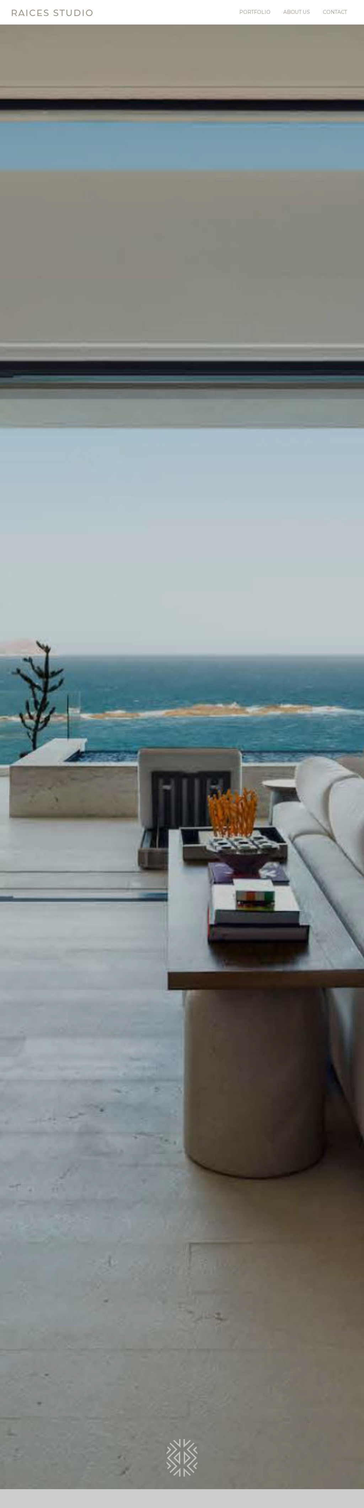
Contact (335, 12)
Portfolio (255, 12)
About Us (296, 12)
